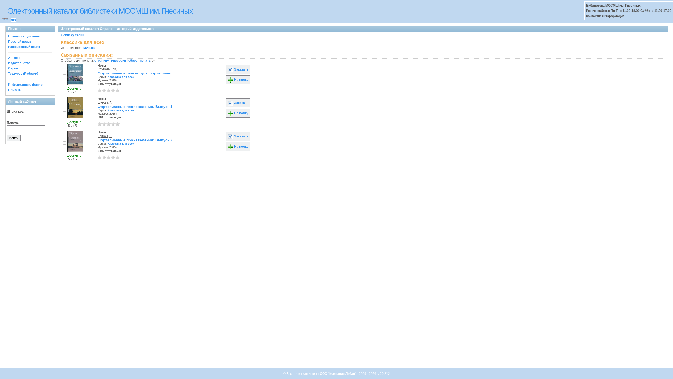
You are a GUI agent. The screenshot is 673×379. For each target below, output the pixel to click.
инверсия (118, 60)
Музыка (89, 48)
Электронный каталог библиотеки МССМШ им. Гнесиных (100, 11)
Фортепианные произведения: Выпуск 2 (135, 140)
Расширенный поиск (24, 47)
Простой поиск (19, 41)
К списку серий (72, 35)
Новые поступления (24, 36)
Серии (13, 68)
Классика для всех (121, 76)
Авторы (14, 58)
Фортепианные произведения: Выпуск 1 (135, 106)
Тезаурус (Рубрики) (23, 74)
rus (13, 20)
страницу (101, 60)
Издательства (19, 63)
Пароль (13, 122)
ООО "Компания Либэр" (338, 374)
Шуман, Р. (105, 102)
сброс (132, 60)
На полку (240, 80)
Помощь (14, 90)
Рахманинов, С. (109, 69)
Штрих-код (15, 111)
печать (145, 60)
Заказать (240, 69)
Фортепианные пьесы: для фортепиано (134, 73)
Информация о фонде (25, 85)
